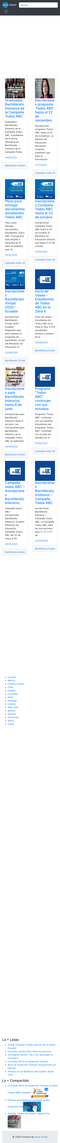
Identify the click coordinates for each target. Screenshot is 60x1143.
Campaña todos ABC (46, 172)
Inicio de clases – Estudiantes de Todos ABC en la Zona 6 (44, 301)
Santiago (12, 700)
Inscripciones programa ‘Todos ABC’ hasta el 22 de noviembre (44, 110)
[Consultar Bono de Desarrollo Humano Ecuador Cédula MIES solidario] (40, 1092)
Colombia (13, 693)
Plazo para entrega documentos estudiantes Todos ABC (15, 209)
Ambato (12, 714)
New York (13, 707)
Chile (10, 687)
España (11, 690)
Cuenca (12, 703)
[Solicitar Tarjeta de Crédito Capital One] (14, 1121)
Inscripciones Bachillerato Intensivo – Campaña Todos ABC (44, 493)
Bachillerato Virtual (15, 360)
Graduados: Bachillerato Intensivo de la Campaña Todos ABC (14, 108)
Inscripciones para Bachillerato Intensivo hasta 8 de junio (14, 399)
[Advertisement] (30, 45)
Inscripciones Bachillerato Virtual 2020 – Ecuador (14, 301)
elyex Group (41, 1136)
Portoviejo (13, 717)
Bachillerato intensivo (16, 165)
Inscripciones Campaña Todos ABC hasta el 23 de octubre (44, 209)
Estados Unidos (16, 683)
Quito (10, 697)
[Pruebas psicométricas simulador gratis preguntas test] (32, 1106)
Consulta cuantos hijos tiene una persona (29, 1051)
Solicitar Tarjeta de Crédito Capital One (28, 1113)
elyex (12, 4)
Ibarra (11, 720)
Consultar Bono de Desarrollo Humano (28, 1061)
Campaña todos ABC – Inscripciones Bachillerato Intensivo (15, 493)
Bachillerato (41, 350)
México (11, 680)
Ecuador (12, 677)
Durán (11, 724)
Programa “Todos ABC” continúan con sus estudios (43, 399)
